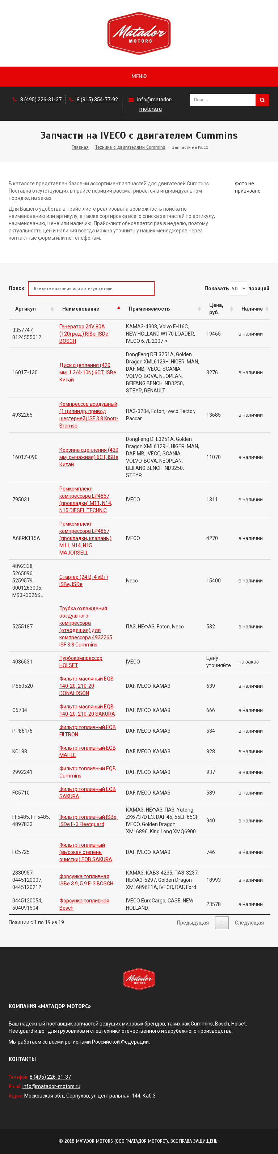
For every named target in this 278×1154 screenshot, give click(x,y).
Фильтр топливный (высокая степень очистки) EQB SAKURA (85, 852)
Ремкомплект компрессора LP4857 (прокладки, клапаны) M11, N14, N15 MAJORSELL (85, 538)
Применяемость (149, 309)
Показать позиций (237, 288)
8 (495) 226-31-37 (41, 99)
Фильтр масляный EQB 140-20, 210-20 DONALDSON (86, 686)
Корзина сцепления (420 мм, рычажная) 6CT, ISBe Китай (88, 457)
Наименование (80, 309)
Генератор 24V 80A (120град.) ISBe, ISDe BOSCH (83, 334)
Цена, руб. (216, 308)
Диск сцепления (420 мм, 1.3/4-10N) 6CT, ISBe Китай (87, 372)
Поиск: (17, 288)
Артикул (25, 309)
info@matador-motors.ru (51, 1086)
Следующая (249, 923)
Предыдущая (193, 923)
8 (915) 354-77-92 (97, 99)
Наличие (252, 309)
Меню (139, 76)
